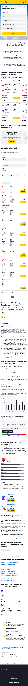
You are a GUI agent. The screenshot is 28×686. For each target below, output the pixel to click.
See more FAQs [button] (14, 538)
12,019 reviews (10, 508)
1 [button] (12, 297)
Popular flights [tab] (20, 555)
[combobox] (5, 12)
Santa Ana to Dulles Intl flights (7, 580)
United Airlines (10, 494)
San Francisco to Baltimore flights (8, 569)
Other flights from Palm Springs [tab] (8, 555)
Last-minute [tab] (14, 77)
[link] (11, 141)
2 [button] (15, 297)
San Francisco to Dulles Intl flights (8, 566)
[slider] (26, 172)
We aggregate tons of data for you (9, 654)
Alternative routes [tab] (6, 550)
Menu (26, 1)
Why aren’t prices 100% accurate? (9, 656)
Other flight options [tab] (17, 553)
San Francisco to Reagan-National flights (9, 567)
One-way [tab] (21, 77)
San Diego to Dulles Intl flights (7, 578)
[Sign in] (23, 2)
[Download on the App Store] (16, 682)
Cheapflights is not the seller (8, 652)
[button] (15, 8)
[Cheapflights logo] (5, 2)
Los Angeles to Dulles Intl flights (8, 571)
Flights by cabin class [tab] (6, 553)
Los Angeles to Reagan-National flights (9, 562)
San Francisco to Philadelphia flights (9, 575)
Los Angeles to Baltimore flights (8, 564)
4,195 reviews (10, 461)
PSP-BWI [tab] (14, 372)
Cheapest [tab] (4, 77)
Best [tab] (9, 77)
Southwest (9, 457)
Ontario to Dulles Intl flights (7, 577)
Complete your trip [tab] (16, 550)
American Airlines (11, 504)
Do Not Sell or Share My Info (14, 676)
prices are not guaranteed (6, 648)
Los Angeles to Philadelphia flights (8, 573)
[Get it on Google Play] (11, 682)
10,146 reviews (10, 498)
